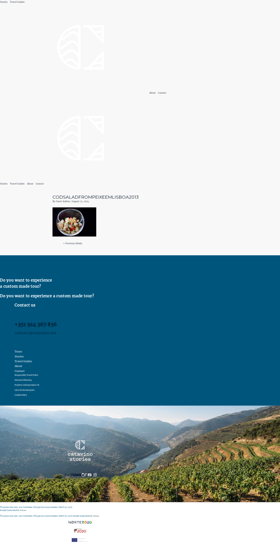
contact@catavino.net (36, 333)
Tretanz (23, 510)
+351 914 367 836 (36, 324)
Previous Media (72, 243)
